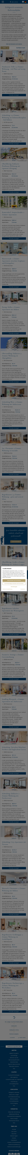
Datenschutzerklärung (7, 589)
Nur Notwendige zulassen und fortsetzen (14, 583)
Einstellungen (14, 586)
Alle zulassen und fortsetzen (14, 580)
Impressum (22, 589)
